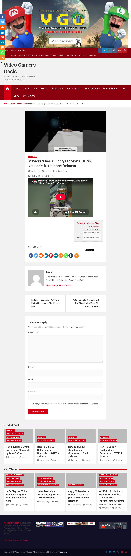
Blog (82, 55)
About (13, 55)
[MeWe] (55, 253)
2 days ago (106, 508)
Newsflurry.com (11, 523)
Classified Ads (72, 55)
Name (31, 367)
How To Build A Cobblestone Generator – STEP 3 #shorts (111, 451)
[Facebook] (31, 253)
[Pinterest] (50, 253)
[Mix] (60, 253)
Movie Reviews (58, 55)
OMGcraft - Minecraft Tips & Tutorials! (88, 225)
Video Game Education (14, 434)
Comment (33, 332)
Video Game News (12, 437)
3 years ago (13, 457)
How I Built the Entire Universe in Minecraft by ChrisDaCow (18, 450)
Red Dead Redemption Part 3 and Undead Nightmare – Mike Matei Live (45, 303)
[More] (76, 253)
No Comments (61, 171)
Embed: (79, 237)
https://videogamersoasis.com (58, 285)
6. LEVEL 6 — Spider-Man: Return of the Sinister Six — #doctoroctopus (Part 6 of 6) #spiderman (111, 497)
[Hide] (1, 63)
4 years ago (35, 171)
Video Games (24, 55)
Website (31, 392)
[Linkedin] (45, 253)
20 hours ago (44, 501)
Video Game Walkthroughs (48, 485)
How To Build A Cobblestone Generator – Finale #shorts (78, 451)
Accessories (45, 55)
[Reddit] (41, 253)
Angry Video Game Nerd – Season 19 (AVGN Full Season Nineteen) (78, 496)
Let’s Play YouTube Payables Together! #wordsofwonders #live (16, 496)
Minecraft (33, 157)
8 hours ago (13, 505)
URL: (80, 233)
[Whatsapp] (65, 253)
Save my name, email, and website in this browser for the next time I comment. (65, 404)
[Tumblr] (70, 253)
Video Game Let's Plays (15, 475)
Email (31, 379)
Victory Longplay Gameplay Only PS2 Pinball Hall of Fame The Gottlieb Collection (86, 303)
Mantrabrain (63, 552)
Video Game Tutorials (46, 440)
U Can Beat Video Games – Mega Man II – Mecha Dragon (49, 494)
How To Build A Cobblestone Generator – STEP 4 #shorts (48, 451)
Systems (35, 55)
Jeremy (47, 171)
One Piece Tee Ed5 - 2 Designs (16, 540)
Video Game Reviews (13, 440)
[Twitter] (36, 253)
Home (17, 89)
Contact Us (91, 55)
